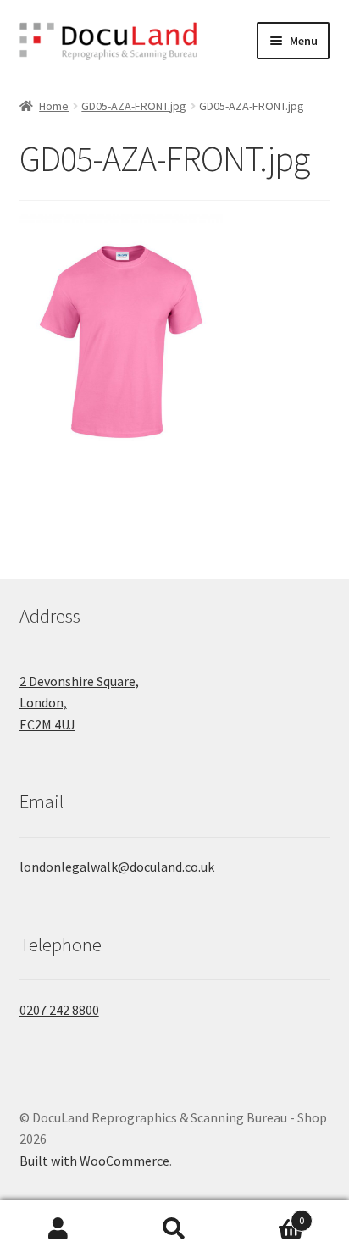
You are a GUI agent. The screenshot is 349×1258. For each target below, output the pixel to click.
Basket (269, 1214)
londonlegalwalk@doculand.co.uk (116, 866)
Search (174, 1229)
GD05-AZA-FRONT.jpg (133, 106)
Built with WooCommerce (94, 1160)
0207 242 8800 (59, 1009)
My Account (58, 1229)
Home (54, 106)
